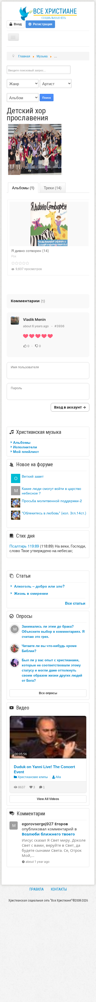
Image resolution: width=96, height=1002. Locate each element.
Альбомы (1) (23, 187)
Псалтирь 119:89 (24, 546)
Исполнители (25, 447)
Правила (36, 889)
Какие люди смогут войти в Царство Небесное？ (51, 491)
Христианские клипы (32, 777)
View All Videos (48, 799)
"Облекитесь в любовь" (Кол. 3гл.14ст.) (54, 512)
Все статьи (75, 603)
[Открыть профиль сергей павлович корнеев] (15, 477)
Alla (58, 777)
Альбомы (21, 442)
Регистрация (41, 24)
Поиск (46, 97)
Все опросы (48, 693)
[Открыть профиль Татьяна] (15, 502)
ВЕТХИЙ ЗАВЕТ (33, 476)
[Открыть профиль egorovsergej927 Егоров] (15, 490)
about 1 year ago (37, 862)
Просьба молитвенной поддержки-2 (52, 500)
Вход (17, 24)
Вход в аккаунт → (70, 407)
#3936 (59, 326)
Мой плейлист (26, 451)
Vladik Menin (34, 319)
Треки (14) (52, 187)
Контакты (59, 889)
